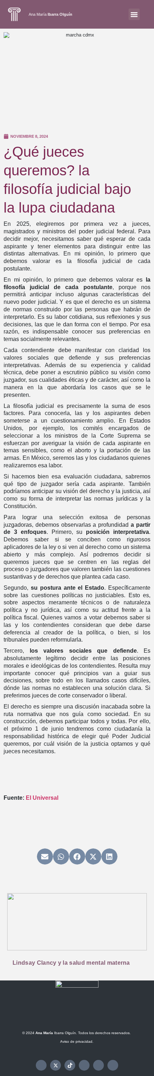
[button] (134, 14)
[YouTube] (98, 1065)
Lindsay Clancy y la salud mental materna (71, 963)
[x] (55, 1065)
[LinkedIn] (112, 1065)
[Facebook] (41, 1065)
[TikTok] (69, 1065)
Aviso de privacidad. (76, 1041)
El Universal (42, 798)
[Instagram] (84, 1065)
